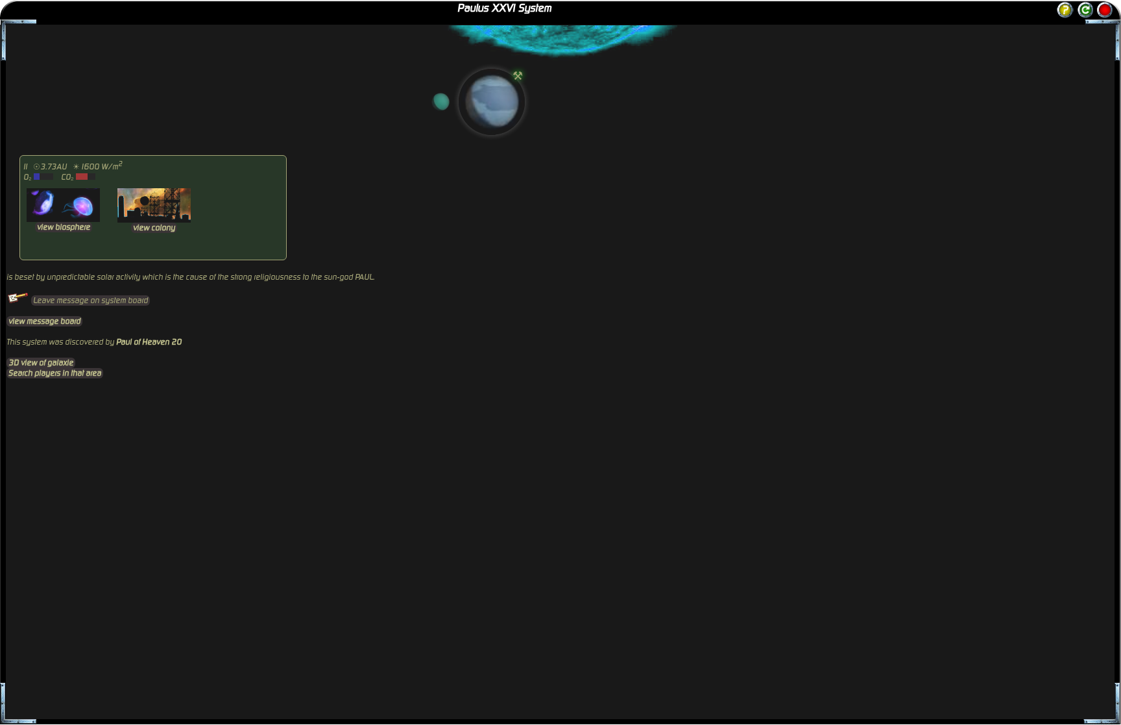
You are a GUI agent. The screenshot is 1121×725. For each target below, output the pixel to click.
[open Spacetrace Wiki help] (1065, 15)
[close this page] (1105, 10)
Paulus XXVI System (504, 8)
